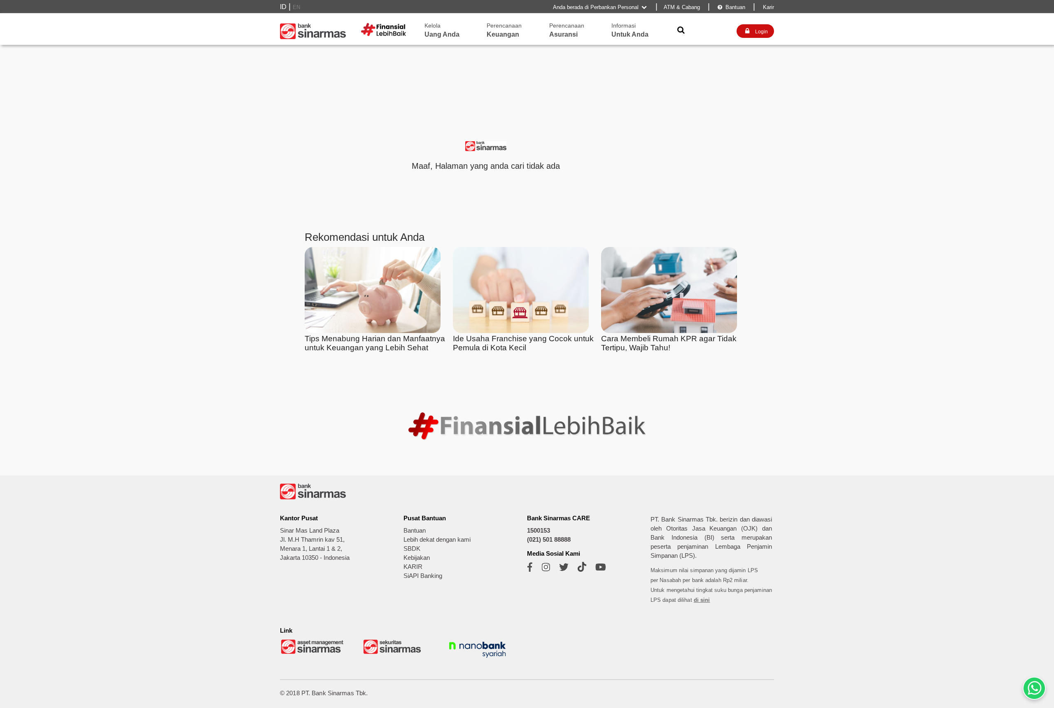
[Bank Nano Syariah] (478, 659)
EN (296, 7)
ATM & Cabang (682, 7)
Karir (767, 7)
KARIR (412, 567)
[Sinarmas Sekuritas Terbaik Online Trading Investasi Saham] (395, 653)
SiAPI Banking (422, 576)
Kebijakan (416, 557)
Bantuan (731, 7)
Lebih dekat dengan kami (437, 539)
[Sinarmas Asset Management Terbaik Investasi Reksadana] (313, 653)
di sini (702, 600)
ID (283, 6)
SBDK (411, 548)
